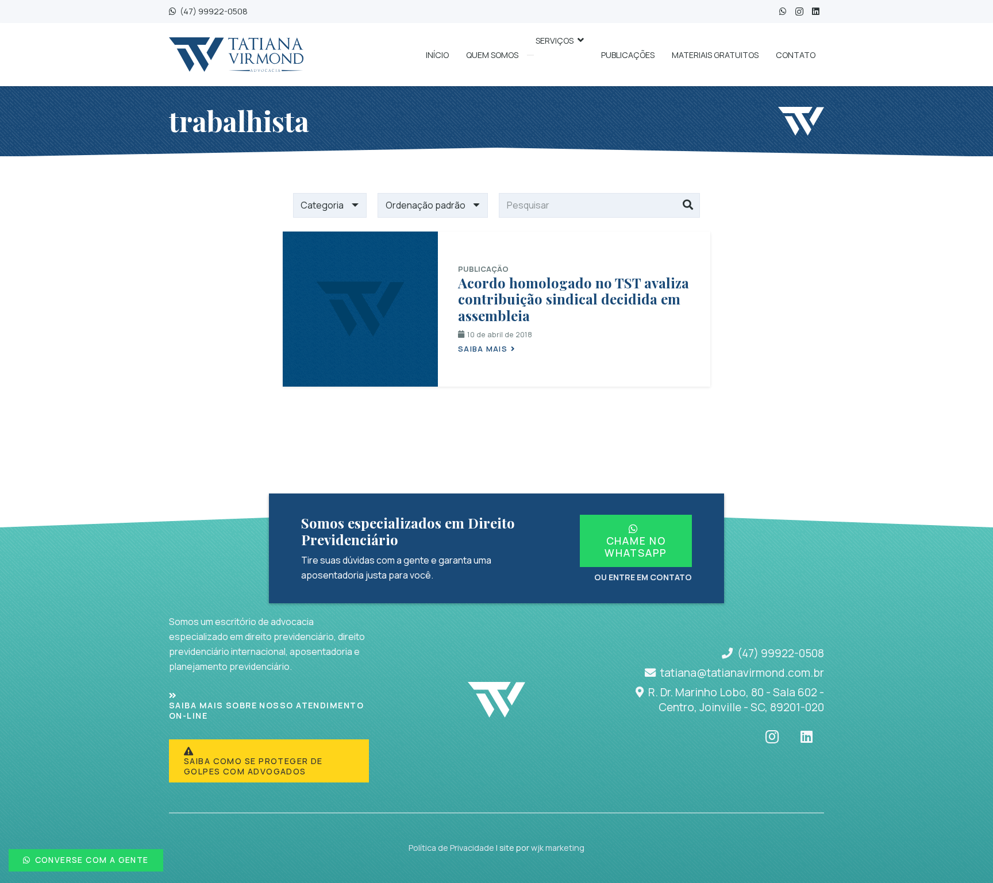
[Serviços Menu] (530, 55)
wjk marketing (557, 847)
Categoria (322, 205)
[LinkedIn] (815, 11)
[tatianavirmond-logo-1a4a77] (236, 54)
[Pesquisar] (688, 206)
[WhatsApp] (783, 11)
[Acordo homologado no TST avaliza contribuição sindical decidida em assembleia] (360, 309)
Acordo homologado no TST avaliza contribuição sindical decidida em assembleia (573, 299)
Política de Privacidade (451, 847)
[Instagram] (799, 11)
